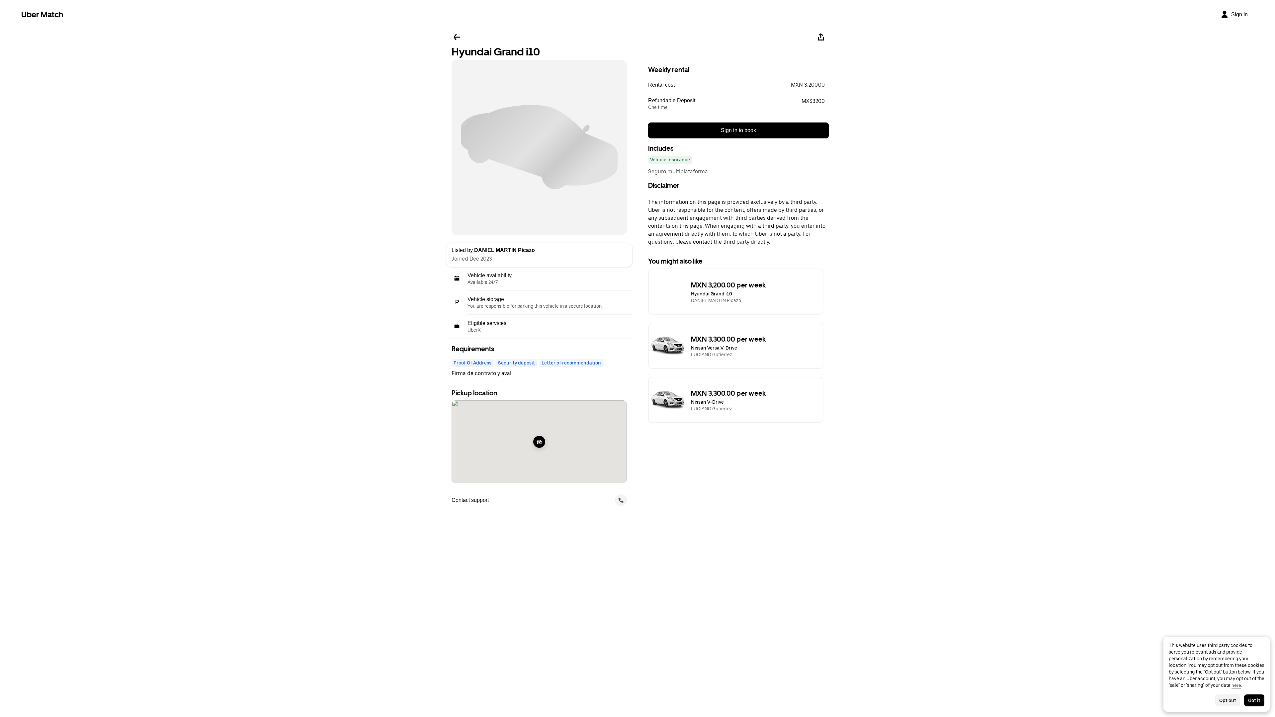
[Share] (821, 37)
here (1236, 685)
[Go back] (457, 37)
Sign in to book (738, 130)
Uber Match (42, 14)
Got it (1254, 700)
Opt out (1227, 700)
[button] (738, 85)
